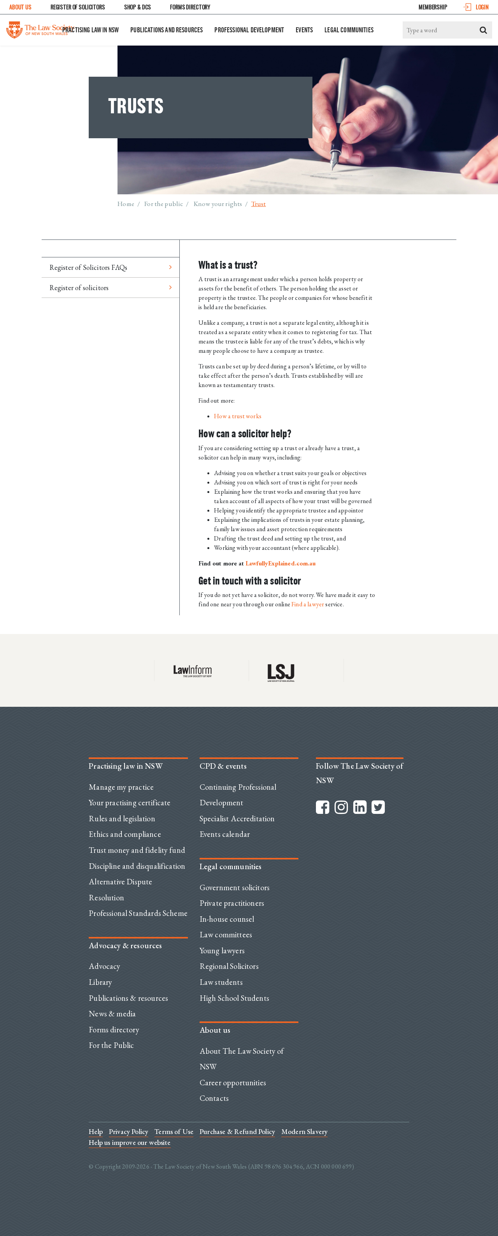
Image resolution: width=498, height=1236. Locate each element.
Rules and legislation (122, 818)
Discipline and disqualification (137, 866)
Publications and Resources (166, 30)
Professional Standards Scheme (138, 913)
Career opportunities (233, 1083)
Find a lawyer (307, 604)
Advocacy (104, 966)
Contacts (214, 1098)
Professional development (249, 30)
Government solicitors (235, 887)
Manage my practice (121, 787)
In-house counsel (227, 919)
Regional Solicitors (229, 966)
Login (482, 7)
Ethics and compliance (125, 834)
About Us (20, 7)
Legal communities (349, 30)
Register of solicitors (79, 287)
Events (304, 30)
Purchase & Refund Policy (237, 1131)
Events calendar (225, 834)
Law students (221, 982)
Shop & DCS (137, 7)
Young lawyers (222, 950)
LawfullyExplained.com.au (280, 563)
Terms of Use (173, 1131)
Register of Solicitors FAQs (88, 267)
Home (125, 203)
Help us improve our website (129, 1142)
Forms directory (114, 1030)
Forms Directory (190, 7)
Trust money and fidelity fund (137, 850)
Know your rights (217, 203)
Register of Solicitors (78, 7)
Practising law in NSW (90, 30)
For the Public (111, 1045)
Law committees (226, 935)
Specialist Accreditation (237, 818)
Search (483, 30)
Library (100, 982)
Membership (433, 7)
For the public (163, 203)
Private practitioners (232, 903)
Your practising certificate (129, 803)
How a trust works (237, 416)
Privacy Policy (128, 1131)
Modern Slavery (304, 1131)
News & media (112, 1014)
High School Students (234, 998)
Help (96, 1131)
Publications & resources (128, 998)
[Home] (40, 28)
